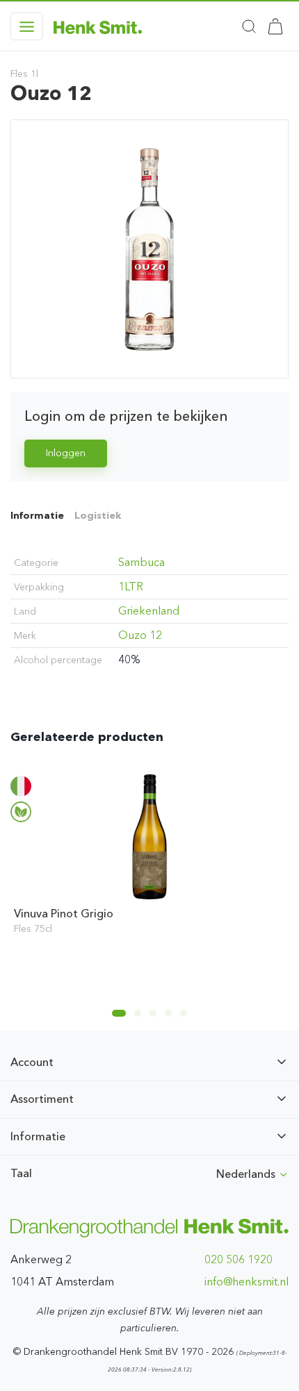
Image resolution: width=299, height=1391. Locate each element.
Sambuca (141, 562)
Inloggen (66, 453)
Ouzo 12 (140, 635)
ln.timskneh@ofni (246, 1281)
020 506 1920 (238, 1259)
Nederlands (247, 1174)
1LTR (130, 586)
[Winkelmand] (275, 26)
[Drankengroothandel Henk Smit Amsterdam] (98, 26)
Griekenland (148, 610)
